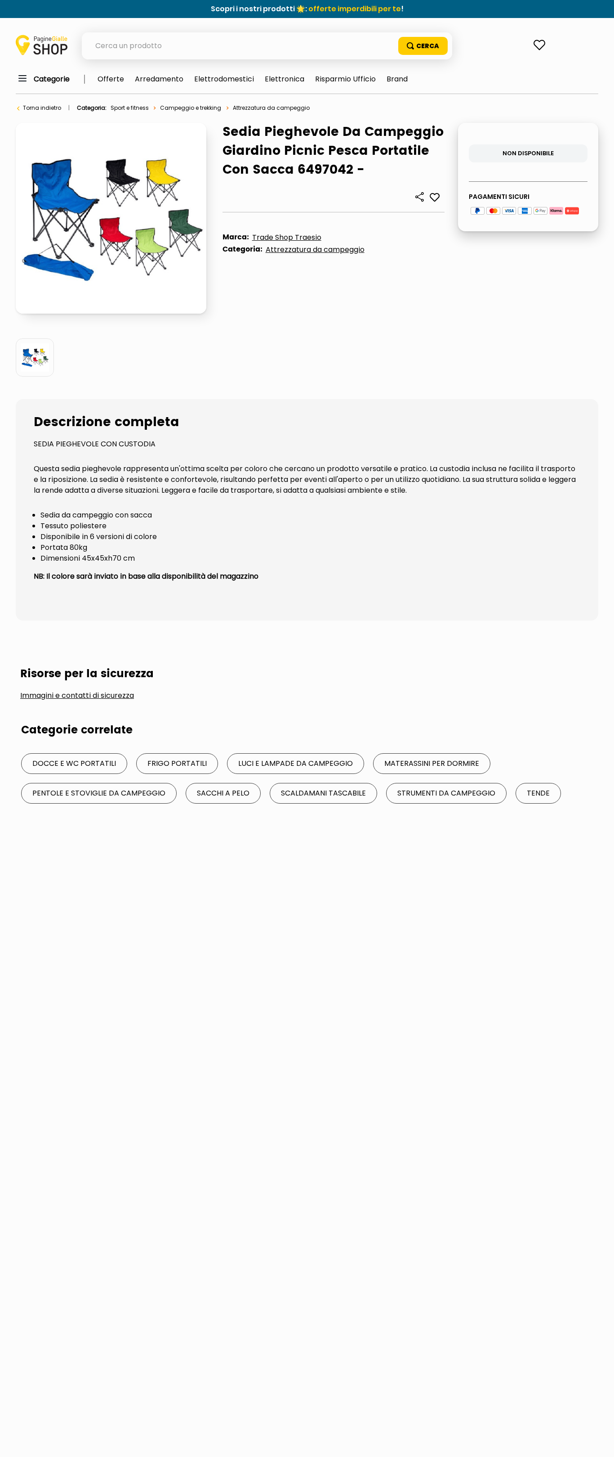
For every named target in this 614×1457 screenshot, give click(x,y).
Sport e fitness (130, 108)
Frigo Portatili (177, 763)
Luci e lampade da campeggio (295, 763)
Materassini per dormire (431, 763)
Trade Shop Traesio (286, 237)
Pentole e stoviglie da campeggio (98, 793)
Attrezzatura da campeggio (271, 108)
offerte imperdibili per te (354, 9)
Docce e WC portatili (74, 763)
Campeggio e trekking (190, 108)
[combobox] (267, 45)
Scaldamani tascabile (323, 793)
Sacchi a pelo (223, 793)
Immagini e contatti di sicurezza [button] (77, 696)
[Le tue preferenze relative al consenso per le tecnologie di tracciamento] (598, 1441)
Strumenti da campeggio (446, 793)
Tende (538, 793)
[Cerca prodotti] (423, 46)
